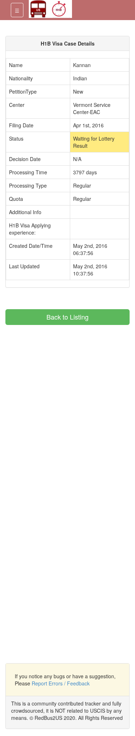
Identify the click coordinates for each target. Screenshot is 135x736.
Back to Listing (67, 316)
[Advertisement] (65, 375)
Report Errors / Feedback (61, 683)
